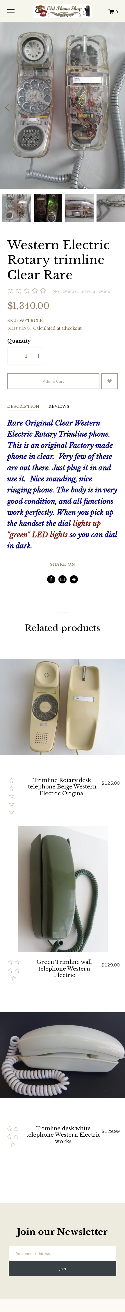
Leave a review (95, 291)
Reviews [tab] (59, 407)
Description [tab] (23, 407)
